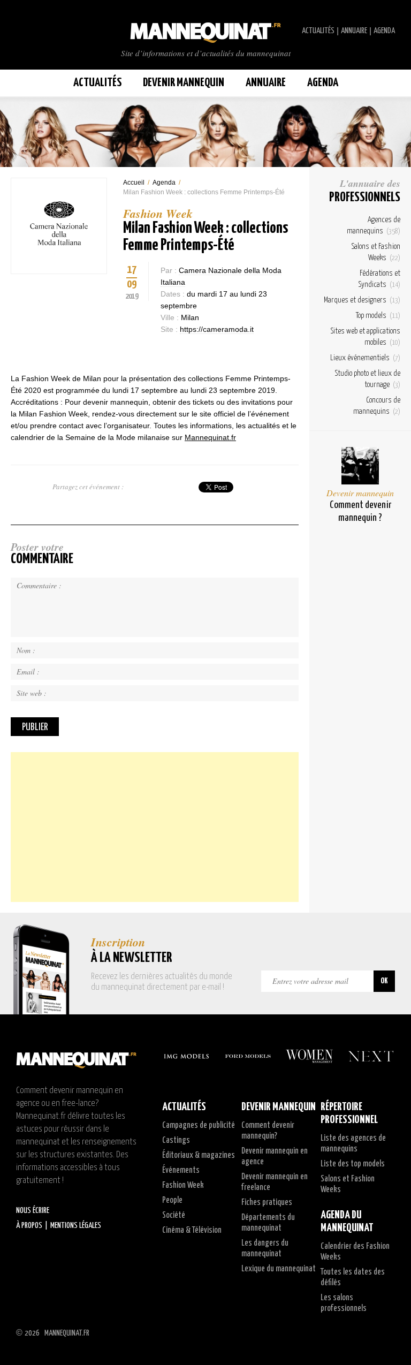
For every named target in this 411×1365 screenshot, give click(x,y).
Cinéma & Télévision (192, 1230)
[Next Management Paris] (371, 1056)
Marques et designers (362, 300)
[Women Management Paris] (309, 1056)
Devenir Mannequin (183, 83)
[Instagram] (166, 351)
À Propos (29, 1226)
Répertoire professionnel (349, 1113)
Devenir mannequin (360, 492)
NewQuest (391, 1333)
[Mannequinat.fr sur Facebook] (32, 31)
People (172, 1200)
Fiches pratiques (266, 1203)
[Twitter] (147, 351)
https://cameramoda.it (217, 329)
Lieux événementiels (365, 358)
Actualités (318, 31)
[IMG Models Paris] (186, 1056)
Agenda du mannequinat (347, 1221)
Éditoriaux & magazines (198, 1155)
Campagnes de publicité (198, 1125)
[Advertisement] (155, 827)
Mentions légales (75, 1226)
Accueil (133, 182)
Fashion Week (183, 1185)
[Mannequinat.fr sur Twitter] (21, 31)
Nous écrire (32, 1211)
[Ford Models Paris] (248, 1056)
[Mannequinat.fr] (205, 29)
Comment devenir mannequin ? (360, 511)
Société (173, 1215)
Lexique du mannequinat (278, 1269)
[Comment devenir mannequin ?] (360, 465)
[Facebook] (128, 351)
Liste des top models (353, 1164)
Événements (181, 1170)
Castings (176, 1140)
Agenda (384, 31)
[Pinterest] (184, 351)
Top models (378, 316)
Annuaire (354, 31)
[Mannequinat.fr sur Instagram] (42, 31)
